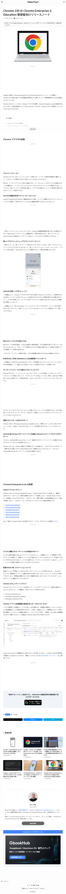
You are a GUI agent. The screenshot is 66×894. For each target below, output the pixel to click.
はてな (53, 719)
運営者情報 (33, 823)
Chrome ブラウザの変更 (15, 123)
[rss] (36, 885)
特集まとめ (25, 888)
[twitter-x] (30, 885)
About (31, 888)
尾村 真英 (22, 810)
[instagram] (32, 885)
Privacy (36, 888)
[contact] (38, 885)
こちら (55, 521)
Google (15, 714)
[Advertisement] (33, 80)
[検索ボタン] (2, 2)
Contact (42, 888)
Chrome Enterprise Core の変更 (18, 126)
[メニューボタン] (64, 2)
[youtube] (34, 885)
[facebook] (28, 885)
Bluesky (33, 719)
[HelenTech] (33, 2)
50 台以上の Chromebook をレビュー (45, 810)
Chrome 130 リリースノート (49, 656)
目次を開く (33, 129)
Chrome (8, 714)
